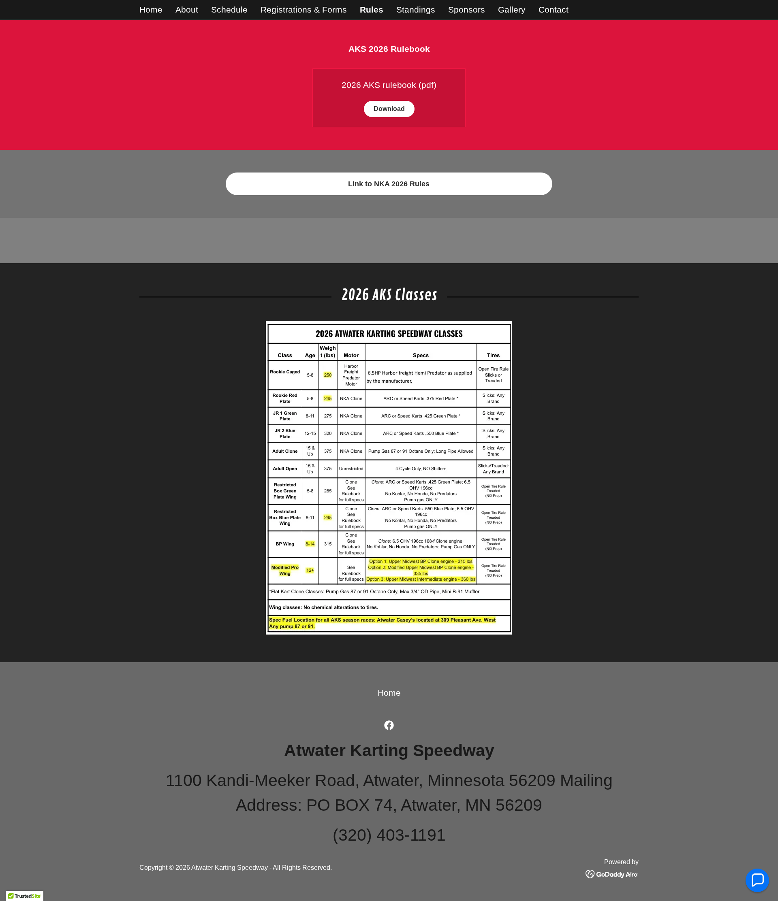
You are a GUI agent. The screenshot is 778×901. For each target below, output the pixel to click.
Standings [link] (415, 9)
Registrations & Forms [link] (304, 9)
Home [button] (389, 692)
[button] (757, 880)
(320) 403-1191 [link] (389, 835)
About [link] (186, 9)
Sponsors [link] (466, 9)
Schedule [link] (229, 9)
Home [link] (150, 9)
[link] (389, 725)
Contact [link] (554, 9)
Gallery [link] (512, 9)
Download (389, 108)
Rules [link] (371, 9)
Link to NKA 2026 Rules (389, 184)
